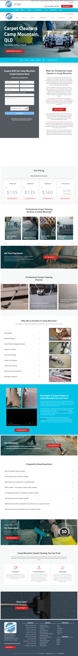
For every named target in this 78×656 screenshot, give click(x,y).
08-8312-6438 (33, 627)
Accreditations (53, 10)
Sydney (28, 643)
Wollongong (27, 645)
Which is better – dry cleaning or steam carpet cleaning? (21, 487)
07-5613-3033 (33, 641)
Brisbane (28, 630)
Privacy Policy (48, 653)
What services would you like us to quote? (15, 92)
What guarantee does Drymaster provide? (17, 498)
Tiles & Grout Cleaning (10, 366)
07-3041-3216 (33, 630)
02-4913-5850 (33, 636)
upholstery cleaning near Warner (54, 100)
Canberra (28, 632)
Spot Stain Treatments (10, 377)
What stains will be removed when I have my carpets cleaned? (22, 509)
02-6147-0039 (33, 632)
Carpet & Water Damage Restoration (14, 344)
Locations (30, 623)
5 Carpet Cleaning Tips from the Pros (12, 301)
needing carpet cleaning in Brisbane (60, 121)
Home (17, 10)
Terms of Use (41, 653)
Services (29, 10)
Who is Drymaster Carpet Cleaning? (15, 471)
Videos (60, 10)
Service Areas (38, 10)
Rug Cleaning (8, 333)
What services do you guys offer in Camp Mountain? (20, 482)
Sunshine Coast (27, 641)
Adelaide (28, 627)
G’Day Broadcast (61, 653)
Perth (29, 639)
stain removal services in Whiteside (61, 113)
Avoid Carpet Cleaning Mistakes (40, 303)
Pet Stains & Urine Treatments (13, 371)
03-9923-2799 (33, 625)
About (22, 10)
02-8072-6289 (33, 645)
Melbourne (27, 625)
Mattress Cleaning (9, 338)
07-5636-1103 (33, 634)
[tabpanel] (13, 228)
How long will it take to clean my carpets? (17, 476)
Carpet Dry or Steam (10, 349)
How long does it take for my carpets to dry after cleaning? (22, 493)
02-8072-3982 (33, 643)
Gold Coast (28, 634)
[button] (58, 39)
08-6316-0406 (33, 639)
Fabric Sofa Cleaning (10, 355)
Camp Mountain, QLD (63, 411)
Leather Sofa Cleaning (10, 360)
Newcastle (28, 636)
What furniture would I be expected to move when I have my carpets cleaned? (27, 504)
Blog (46, 10)
